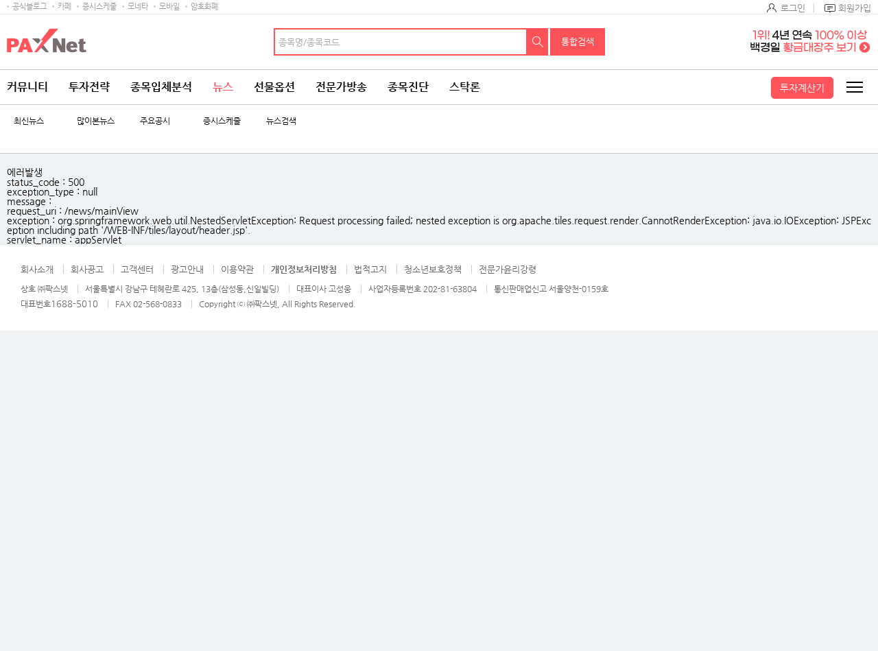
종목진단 (408, 86)
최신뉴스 (29, 121)
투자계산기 (802, 87)
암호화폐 (204, 6)
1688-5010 (74, 303)
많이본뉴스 (96, 121)
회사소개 (37, 269)
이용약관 (237, 269)
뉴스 (223, 86)
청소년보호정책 (433, 269)
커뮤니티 (27, 86)
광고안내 (187, 269)
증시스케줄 (99, 6)
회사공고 (87, 269)
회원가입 (854, 7)
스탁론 (464, 86)
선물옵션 (274, 86)
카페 (64, 6)
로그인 (793, 7)
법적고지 (370, 269)
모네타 (138, 6)
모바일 (169, 6)
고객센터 (137, 269)
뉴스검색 (281, 121)
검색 (537, 42)
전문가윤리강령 (507, 269)
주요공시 (155, 121)
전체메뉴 (854, 87)
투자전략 (89, 86)
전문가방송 (341, 86)
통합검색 (577, 41)
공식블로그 (29, 6)
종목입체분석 (161, 86)
